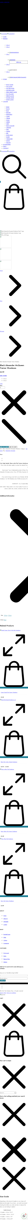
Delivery (5, 962)
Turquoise (9, 139)
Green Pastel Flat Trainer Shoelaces (9, 692)
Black (8, 109)
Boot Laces (9, 84)
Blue (7, 111)
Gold (7, 120)
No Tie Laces (10, 94)
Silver (8, 137)
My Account (6, 953)
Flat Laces (9, 86)
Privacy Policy (3, 993)
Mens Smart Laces (11, 92)
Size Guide (3, 376)
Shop (1, 301)
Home (4, 37)
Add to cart (13, 447)
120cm (10, 615)
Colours (5, 940)
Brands (5, 38)
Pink (7, 129)
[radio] (15, 379)
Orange (8, 127)
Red (7, 133)
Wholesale (6, 921)
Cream (8, 118)
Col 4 (8, 64)
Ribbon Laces (10, 96)
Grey (7, 124)
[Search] (15, 1093)
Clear (8, 116)
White (8, 141)
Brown (8, 112)
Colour (5, 101)
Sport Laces (10, 99)
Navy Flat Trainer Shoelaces (7, 901)
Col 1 (7, 54)
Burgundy (9, 114)
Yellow (8, 142)
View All (18, 62)
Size (1, 385)
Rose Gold (9, 135)
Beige (7, 107)
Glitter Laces (10, 88)
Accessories (7, 144)
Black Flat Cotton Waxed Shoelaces (9, 762)
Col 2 (8, 47)
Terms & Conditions (11, 993)
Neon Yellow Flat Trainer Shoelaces (9, 831)
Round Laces (10, 98)
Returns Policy (7, 959)
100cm (5, 615)
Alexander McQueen (10, 451)
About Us (6, 918)
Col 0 (8, 45)
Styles (5, 79)
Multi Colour (10, 126)
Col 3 (8, 72)
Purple (8, 131)
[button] (23, 1215)
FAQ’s (4, 146)
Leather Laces (10, 90)
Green (8, 122)
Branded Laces (7, 934)
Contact (6, 148)
